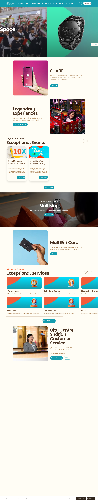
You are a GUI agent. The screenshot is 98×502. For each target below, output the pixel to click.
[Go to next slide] (89, 272)
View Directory (49, 44)
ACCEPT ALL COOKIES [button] (81, 498)
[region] (49, 32)
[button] (91, 498)
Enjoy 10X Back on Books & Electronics (16, 162)
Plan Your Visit (49, 3)
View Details (21, 177)
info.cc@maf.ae (60, 353)
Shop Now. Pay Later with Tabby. (37, 162)
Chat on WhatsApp (56, 358)
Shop (20, 3)
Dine (26, 3)
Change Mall (69, 3)
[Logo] (10, 3)
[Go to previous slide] (85, 272)
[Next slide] (90, 32)
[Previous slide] (7, 32)
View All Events (49, 187)
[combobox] (80, 3)
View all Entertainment (20, 124)
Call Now (67, 358)
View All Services (49, 321)
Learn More (54, 85)
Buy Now (53, 253)
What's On (59, 3)
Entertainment (36, 3)
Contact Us (87, 3)
